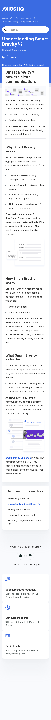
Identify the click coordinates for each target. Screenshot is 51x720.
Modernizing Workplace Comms (21, 21)
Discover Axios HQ (25, 18)
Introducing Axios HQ (19, 498)
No (30, 556)
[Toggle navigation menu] (46, 9)
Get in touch (12, 646)
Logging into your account (21, 515)
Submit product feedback (20, 589)
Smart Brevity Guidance (18, 457)
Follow (12, 57)
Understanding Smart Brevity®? (24, 504)
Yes (21, 556)
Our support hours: (16, 617)
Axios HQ (7, 18)
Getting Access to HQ (19, 509)
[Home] (13, 9)
